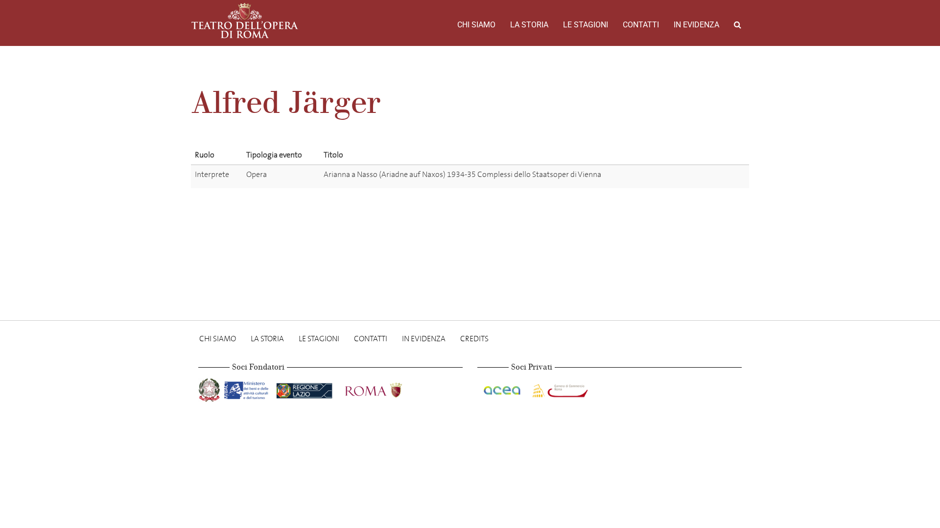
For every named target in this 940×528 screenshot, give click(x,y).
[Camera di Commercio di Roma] (559, 388)
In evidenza (696, 24)
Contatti (641, 24)
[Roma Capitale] (386, 388)
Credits (474, 338)
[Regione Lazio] (305, 388)
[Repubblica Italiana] (210, 388)
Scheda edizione (707, 176)
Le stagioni (585, 24)
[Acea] (502, 388)
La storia (529, 24)
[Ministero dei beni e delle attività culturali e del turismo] (248, 388)
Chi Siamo (476, 24)
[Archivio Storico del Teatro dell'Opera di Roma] (244, 20)
